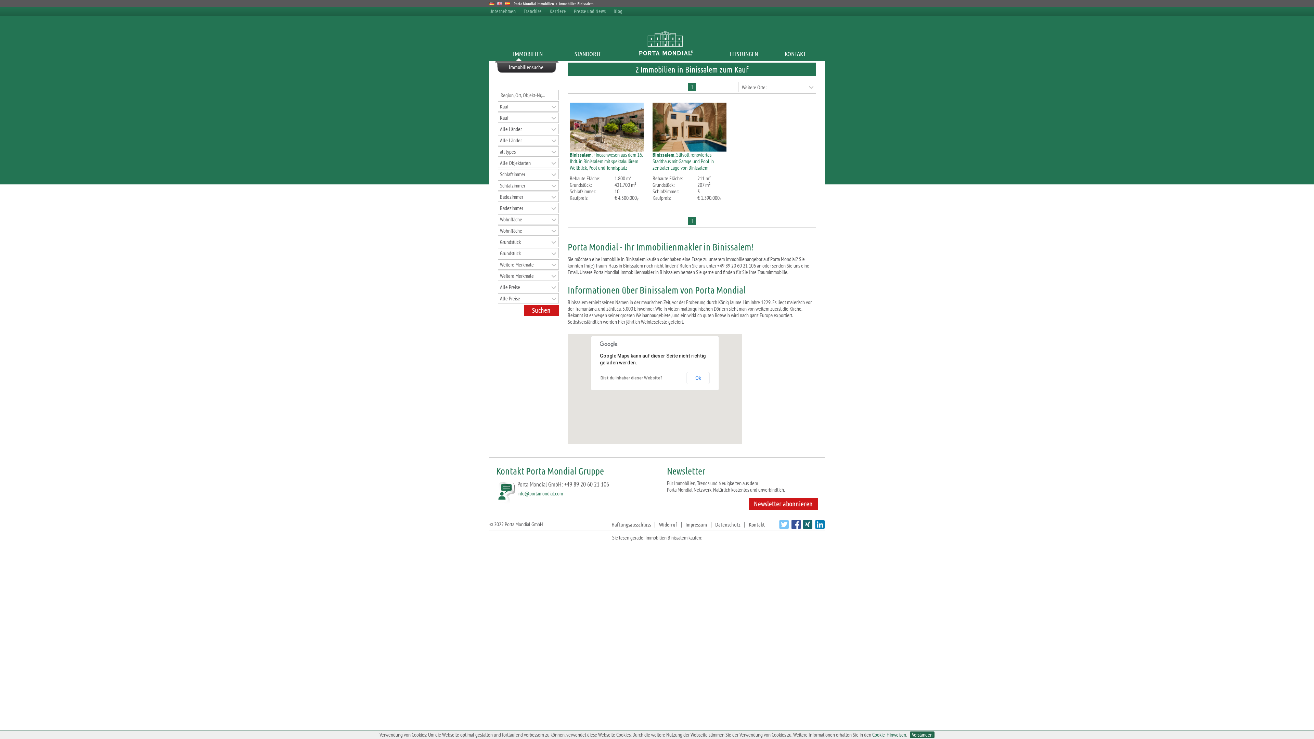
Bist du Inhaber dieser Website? (631, 378)
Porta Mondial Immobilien (534, 3)
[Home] (666, 53)
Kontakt (795, 53)
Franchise (533, 11)
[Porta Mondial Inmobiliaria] (507, 3)
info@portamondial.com (540, 493)
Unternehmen (502, 11)
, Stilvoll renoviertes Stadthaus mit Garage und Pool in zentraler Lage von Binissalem (683, 161)
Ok (698, 378)
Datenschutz (727, 524)
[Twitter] (783, 527)
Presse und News (590, 11)
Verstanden (922, 734)
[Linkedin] (819, 527)
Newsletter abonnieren (783, 504)
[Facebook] (795, 527)
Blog (618, 11)
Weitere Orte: (754, 87)
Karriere (558, 11)
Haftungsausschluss (631, 524)
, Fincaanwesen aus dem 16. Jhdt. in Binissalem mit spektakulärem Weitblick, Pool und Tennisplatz (606, 161)
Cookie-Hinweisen (889, 734)
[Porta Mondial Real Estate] (499, 3)
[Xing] (806, 527)
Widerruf (668, 524)
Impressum (696, 524)
